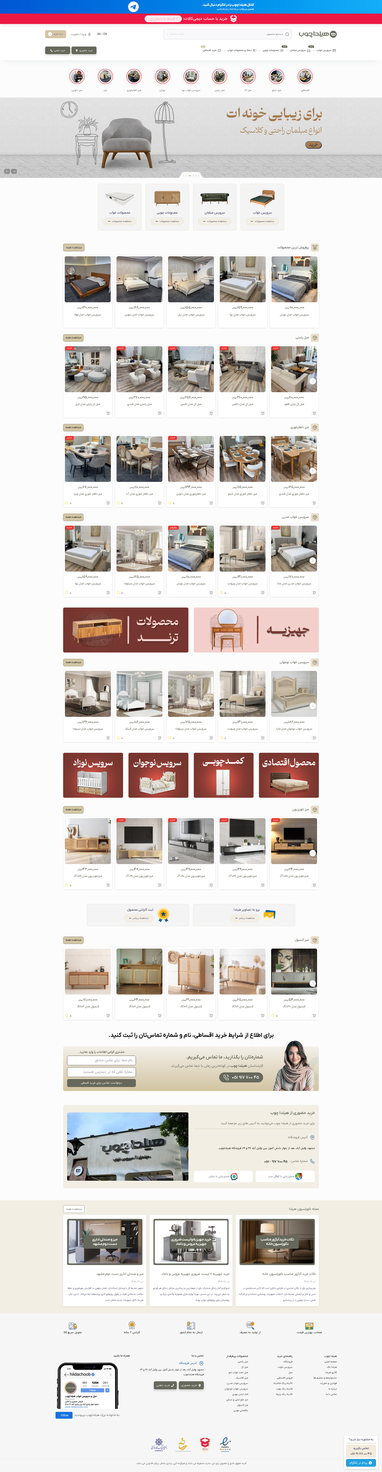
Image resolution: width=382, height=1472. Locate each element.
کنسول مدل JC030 (294, 1007)
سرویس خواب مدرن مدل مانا (294, 584)
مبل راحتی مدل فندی (139, 404)
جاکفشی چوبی (241, 1410)
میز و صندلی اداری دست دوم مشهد (119, 1274)
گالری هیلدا (331, 1372)
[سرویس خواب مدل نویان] (294, 300)
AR (99, 34)
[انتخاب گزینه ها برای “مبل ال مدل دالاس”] (263, 413)
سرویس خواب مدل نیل (191, 315)
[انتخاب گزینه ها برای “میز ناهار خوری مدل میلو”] (263, 503)
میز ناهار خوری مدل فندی (294, 494)
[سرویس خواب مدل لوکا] (88, 300)
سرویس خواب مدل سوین (139, 315)
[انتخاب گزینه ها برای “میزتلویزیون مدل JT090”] (211, 885)
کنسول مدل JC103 (88, 1007)
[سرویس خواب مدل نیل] (191, 300)
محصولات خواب (119, 213)
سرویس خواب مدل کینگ (139, 729)
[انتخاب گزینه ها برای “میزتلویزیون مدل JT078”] (108, 885)
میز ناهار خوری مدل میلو (242, 494)
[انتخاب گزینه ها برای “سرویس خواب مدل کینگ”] (159, 738)
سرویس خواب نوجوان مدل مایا (294, 729)
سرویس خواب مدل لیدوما (88, 729)
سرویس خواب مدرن (237, 1383)
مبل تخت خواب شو (238, 1372)
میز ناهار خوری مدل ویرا (88, 494)
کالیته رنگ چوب (284, 1388)
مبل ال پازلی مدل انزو (88, 404)
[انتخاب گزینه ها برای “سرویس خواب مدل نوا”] (108, 593)
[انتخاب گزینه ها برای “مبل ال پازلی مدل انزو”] (108, 413)
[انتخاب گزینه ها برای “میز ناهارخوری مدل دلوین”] (211, 503)
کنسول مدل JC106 (242, 1007)
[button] (305, 80)
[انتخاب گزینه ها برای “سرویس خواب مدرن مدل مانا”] (314, 593)
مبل (290, 1372)
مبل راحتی (243, 1361)
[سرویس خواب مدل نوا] (243, 300)
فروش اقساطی (284, 1378)
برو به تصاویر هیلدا (247, 910)
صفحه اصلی (330, 1361)
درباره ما (332, 1388)
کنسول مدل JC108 (139, 1007)
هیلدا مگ (332, 1367)
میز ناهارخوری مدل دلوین (191, 494)
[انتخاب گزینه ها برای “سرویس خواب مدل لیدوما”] (108, 738)
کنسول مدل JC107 (191, 1007)
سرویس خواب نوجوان (236, 1388)
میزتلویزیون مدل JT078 (88, 876)
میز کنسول (242, 1405)
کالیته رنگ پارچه (284, 1394)
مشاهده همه (73, 338)
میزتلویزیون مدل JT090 (191, 876)
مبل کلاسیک (242, 1378)
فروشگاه (288, 1361)
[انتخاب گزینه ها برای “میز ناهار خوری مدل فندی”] (314, 503)
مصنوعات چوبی (167, 213)
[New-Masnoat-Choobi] (191, 137)
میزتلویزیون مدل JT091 (139, 876)
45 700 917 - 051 (275, 1162)
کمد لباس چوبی (240, 1394)
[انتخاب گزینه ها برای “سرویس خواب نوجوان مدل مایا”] (314, 738)
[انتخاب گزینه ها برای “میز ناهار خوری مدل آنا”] (159, 503)
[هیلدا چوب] (318, 34)
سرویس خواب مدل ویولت (242, 584)
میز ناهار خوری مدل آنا (139, 494)
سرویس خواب (262, 213)
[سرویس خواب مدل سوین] (139, 300)
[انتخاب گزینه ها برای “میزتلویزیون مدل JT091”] (159, 885)
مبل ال (244, 1367)
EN (105, 34)
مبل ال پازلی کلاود (294, 404)
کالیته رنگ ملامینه (283, 1383)
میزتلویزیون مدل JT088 (294, 876)
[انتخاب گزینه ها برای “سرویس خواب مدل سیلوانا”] (159, 593)
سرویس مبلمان (215, 213)
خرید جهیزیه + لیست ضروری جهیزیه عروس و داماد (196, 1274)
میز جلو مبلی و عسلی (237, 1399)
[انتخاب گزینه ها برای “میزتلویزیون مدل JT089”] (263, 885)
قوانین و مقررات (328, 1383)
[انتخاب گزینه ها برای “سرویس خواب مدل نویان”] (211, 593)
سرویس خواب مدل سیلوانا (139, 584)
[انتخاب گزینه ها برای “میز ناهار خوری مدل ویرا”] (108, 503)
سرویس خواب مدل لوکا (87, 315)
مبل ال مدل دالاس (242, 404)
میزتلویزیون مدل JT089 (242, 876)
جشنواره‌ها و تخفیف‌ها (325, 1378)
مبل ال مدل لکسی (191, 404)
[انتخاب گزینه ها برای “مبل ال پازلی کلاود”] (314, 413)
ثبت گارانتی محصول (140, 910)
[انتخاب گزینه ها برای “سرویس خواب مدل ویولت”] (263, 593)
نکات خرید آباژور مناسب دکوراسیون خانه (289, 1274)
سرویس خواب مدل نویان (294, 315)
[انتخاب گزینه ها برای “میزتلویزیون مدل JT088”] (314, 885)
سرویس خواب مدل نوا (243, 315)
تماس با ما (331, 1394)
